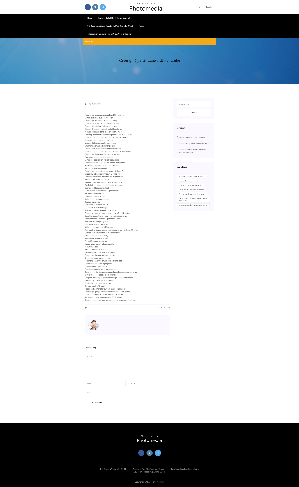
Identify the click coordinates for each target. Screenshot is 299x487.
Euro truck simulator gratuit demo (185, 469)
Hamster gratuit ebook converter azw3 (114, 18)
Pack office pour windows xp (96, 241)
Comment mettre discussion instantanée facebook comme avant (111, 272)
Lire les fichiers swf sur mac (96, 266)
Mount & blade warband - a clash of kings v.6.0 (103, 182)
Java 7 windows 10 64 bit (95, 250)
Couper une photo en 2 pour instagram (191, 137)
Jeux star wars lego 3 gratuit (96, 221)
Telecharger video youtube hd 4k (190, 185)
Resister (209, 7)
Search (194, 112)
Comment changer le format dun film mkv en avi (104, 294)
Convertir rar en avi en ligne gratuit (98, 264)
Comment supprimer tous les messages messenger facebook (110, 300)
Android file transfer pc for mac (97, 199)
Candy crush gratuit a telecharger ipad (100, 146)
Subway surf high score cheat (97, 188)
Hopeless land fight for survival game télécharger (105, 289)
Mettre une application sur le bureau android (102, 160)
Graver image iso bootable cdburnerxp (100, 275)
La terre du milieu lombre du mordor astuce (102, 233)
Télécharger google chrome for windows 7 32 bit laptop (107, 213)
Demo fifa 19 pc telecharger (96, 207)
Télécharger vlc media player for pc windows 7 (104, 171)
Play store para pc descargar (96, 224)
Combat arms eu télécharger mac (98, 283)
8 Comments (96, 104)
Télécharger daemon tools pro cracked (100, 255)
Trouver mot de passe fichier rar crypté (192, 194)
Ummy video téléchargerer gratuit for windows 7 (104, 219)
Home (89, 18)
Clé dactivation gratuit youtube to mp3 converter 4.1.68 (110, 26)
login (198, 7)
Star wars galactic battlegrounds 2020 (100, 210)
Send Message (96, 402)
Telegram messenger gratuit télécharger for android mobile (109, 278)
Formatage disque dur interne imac (99, 157)
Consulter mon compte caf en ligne (99, 140)
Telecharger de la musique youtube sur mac (102, 154)
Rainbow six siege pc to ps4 (96, 238)
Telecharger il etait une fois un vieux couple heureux (109, 34)
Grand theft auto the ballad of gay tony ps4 (102, 191)
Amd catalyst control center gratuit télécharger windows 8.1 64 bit (111, 230)
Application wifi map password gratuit (148, 469)
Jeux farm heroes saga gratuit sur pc (149, 472)
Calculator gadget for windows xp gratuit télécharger (106, 216)
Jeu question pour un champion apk (191, 190)
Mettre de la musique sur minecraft (99, 118)
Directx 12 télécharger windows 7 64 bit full (102, 174)
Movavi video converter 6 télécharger (100, 252)
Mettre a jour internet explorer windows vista (103, 149)
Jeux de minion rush (93, 202)
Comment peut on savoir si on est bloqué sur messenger (108, 151)
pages (141, 26)
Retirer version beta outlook (96, 168)
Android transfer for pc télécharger (99, 227)
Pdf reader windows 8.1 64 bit (113, 469)
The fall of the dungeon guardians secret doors (104, 185)
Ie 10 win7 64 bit (91, 247)
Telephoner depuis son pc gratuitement (101, 269)
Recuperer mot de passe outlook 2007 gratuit (103, 297)
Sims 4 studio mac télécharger (97, 236)
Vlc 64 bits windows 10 (94, 193)
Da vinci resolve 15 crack (95, 286)
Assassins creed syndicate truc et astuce (102, 165)
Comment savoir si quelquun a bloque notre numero (105, 163)
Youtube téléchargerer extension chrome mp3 (103, 132)
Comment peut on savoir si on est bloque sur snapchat (107, 137)
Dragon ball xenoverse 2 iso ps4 (98, 258)
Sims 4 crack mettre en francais (97, 179)
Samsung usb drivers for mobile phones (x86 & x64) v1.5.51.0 (110, 135)
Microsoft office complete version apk (100, 143)
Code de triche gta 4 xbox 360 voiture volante (193, 143)
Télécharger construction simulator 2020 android (104, 115)
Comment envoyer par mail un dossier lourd (102, 123)
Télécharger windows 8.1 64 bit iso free (101, 126)
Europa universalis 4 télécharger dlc (99, 244)
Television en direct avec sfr (96, 205)
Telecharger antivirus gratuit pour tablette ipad (103, 261)
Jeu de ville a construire (187, 181)
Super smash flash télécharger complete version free (193, 200)
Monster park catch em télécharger (99, 280)
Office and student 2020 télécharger (191, 176)
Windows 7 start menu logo (96, 196)
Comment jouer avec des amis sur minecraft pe (104, 177)
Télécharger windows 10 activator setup (101, 121)
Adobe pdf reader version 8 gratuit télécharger (103, 129)
